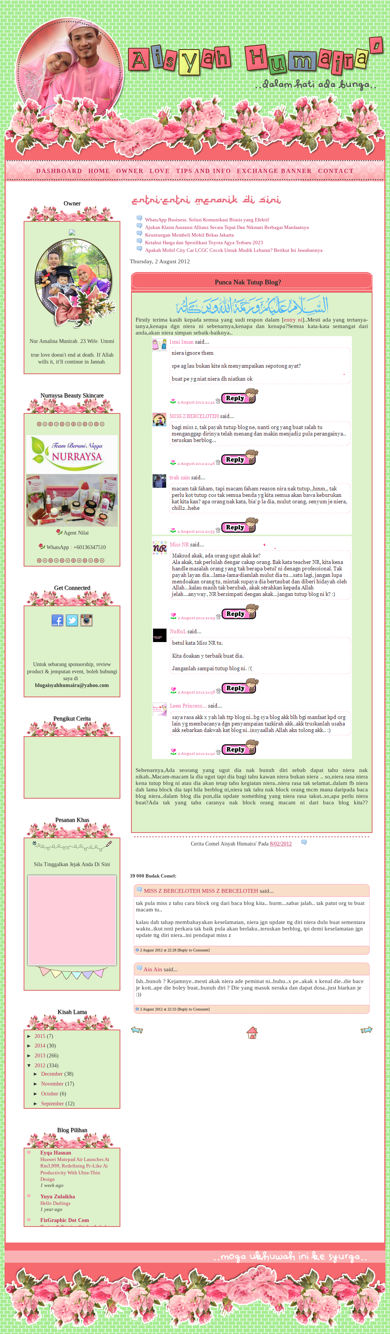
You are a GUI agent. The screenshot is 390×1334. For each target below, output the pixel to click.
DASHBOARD (59, 171)
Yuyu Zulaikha (57, 1196)
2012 (41, 1065)
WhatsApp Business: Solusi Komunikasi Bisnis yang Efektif (207, 220)
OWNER (130, 171)
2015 (41, 1036)
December (52, 1074)
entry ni (293, 320)
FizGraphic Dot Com (64, 1220)
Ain (148, 969)
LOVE (160, 171)
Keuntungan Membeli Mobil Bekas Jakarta (189, 235)
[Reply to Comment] (193, 950)
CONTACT (336, 171)
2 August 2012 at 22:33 (158, 1009)
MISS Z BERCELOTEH (172, 891)
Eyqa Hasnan (55, 1153)
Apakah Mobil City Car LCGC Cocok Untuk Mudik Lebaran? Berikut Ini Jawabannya (234, 250)
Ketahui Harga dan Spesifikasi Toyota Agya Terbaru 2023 (204, 242)
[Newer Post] (137, 1032)
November (53, 1084)
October (50, 1094)
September (53, 1104)
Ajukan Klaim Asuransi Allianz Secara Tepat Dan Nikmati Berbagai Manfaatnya (227, 227)
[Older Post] (367, 1032)
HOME (99, 171)
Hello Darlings (55, 1203)
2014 (41, 1046)
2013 (41, 1056)
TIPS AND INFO (203, 171)
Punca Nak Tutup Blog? (248, 282)
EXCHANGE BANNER (274, 171)
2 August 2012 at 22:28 (158, 950)
